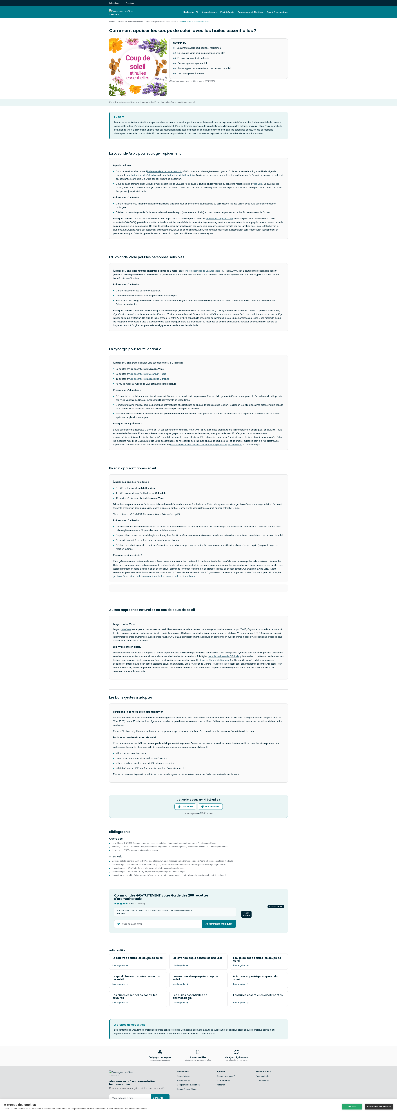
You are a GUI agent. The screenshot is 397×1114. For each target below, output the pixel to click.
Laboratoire (114, 3)
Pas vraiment (212, 806)
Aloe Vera (257, 183)
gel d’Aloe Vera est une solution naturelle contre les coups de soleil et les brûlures (154, 576)
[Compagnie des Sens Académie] (125, 12)
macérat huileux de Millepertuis (178, 175)
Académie (130, 3)
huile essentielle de (147, 374)
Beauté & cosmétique (277, 12)
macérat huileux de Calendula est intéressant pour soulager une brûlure (206, 444)
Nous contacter (263, 1076)
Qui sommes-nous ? (225, 1076)
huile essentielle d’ (149, 378)
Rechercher (189, 12)
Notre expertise (223, 1080)
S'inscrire (158, 1097)
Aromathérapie (209, 12)
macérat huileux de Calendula (141, 175)
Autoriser (352, 1106)
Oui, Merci (187, 806)
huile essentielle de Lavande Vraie (203, 270)
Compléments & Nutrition (250, 12)
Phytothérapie (227, 12)
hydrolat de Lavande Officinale (223, 656)
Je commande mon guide (218, 923)
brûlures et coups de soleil (219, 218)
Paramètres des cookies (379, 1106)
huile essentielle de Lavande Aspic (164, 171)
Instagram (220, 1085)
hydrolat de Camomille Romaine (213, 660)
